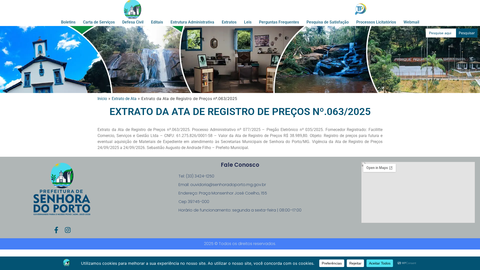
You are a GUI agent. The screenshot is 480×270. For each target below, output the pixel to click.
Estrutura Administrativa (192, 22)
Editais (157, 22)
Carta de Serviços (99, 22)
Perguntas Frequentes (279, 22)
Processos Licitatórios (376, 22)
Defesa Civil (133, 22)
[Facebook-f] (56, 230)
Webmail (411, 22)
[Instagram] (67, 230)
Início (102, 98)
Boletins (68, 22)
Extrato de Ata (124, 98)
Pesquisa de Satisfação (327, 22)
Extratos (229, 22)
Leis (248, 22)
